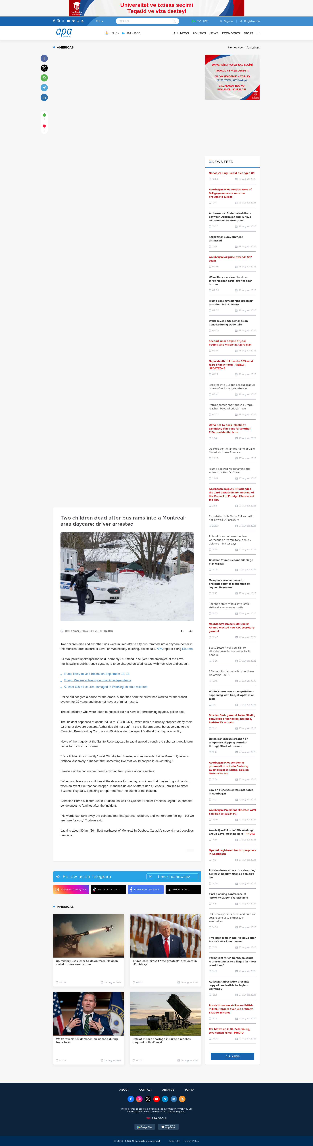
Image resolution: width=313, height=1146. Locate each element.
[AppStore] (168, 1127)
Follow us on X (181, 889)
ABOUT (124, 1089)
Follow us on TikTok (109, 889)
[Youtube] (68, 21)
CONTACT (145, 1089)
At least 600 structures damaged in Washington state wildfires (105, 687)
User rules (174, 1141)
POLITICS (199, 33)
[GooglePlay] (144, 1127)
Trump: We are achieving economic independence (97, 680)
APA (159, 649)
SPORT (248, 33)
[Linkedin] (78, 21)
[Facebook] (54, 21)
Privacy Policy (191, 1141)
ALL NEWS (181, 33)
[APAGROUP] (156, 1118)
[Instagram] (58, 21)
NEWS (214, 33)
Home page (235, 47)
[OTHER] (256, 33)
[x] (148, 1099)
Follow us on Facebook (147, 889)
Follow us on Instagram (73, 889)
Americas (253, 47)
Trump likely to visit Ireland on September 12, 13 (96, 674)
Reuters (187, 649)
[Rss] (82, 21)
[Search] (174, 21)
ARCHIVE (168, 1089)
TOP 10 (189, 1089)
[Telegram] (73, 21)
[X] (63, 21)
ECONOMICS (231, 33)
